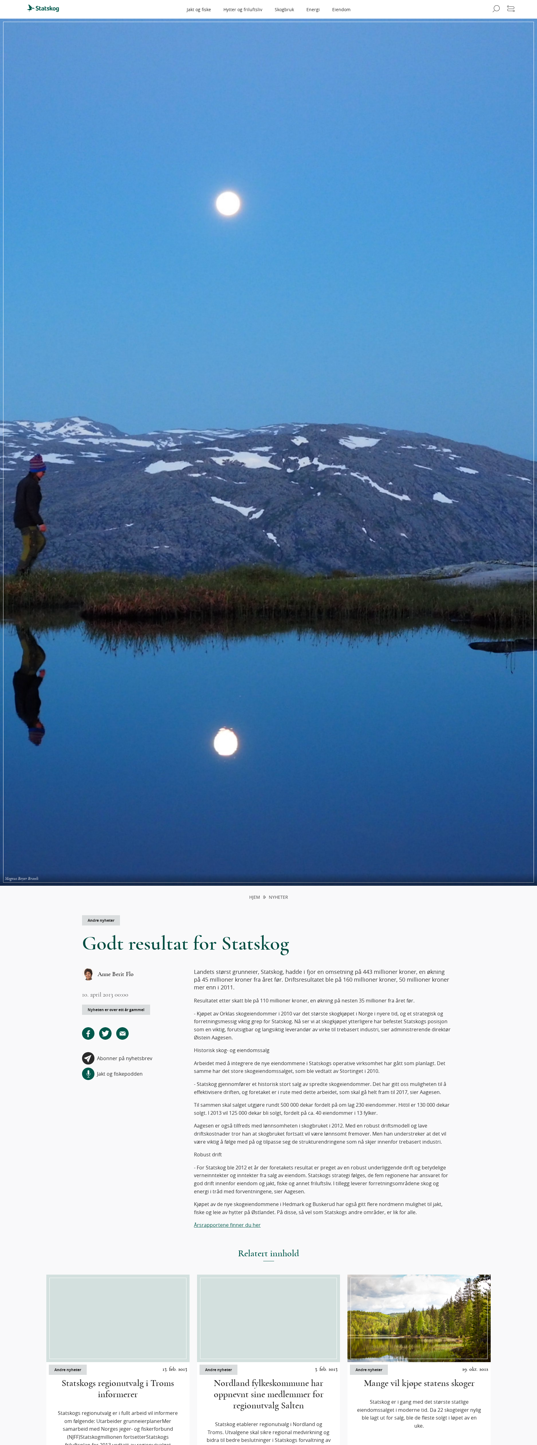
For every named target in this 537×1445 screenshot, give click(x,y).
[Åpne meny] (511, 9)
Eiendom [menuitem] (341, 9)
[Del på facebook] (88, 1033)
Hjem (254, 897)
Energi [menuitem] (313, 9)
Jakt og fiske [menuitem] (199, 9)
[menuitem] (45, 9)
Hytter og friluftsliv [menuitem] (242, 9)
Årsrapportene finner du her (227, 1225)
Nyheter (278, 897)
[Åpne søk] (495, 9)
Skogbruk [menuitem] (284, 9)
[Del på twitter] (105, 1033)
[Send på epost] (122, 1033)
